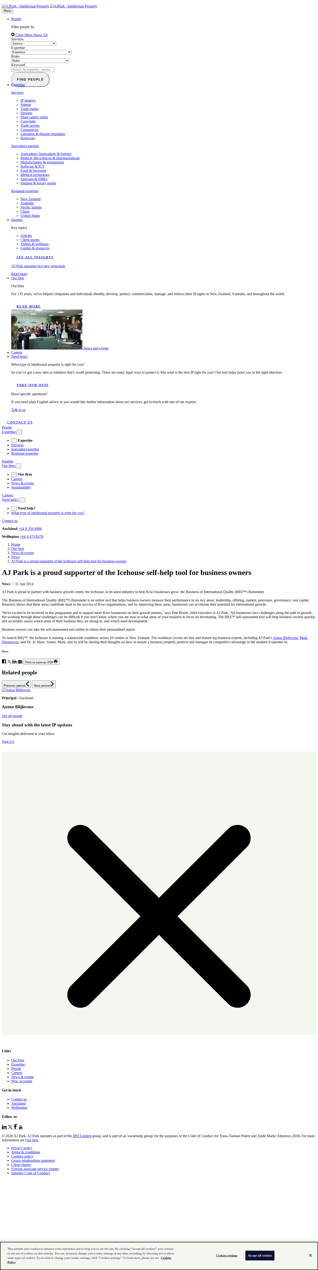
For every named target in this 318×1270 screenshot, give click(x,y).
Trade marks (29, 109)
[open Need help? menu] (14, 508)
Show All (40, 35)
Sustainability (21, 487)
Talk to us (18, 410)
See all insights (35, 257)
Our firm (17, 278)
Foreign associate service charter (35, 1169)
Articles (26, 236)
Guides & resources (34, 248)
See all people (12, 716)
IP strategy (28, 100)
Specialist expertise (25, 146)
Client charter (21, 1165)
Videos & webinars (34, 244)
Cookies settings (226, 1255)
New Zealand (30, 199)
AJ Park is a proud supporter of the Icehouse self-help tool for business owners (68, 561)
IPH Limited (82, 1136)
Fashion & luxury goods (38, 183)
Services (17, 39)
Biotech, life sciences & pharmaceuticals (50, 158)
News (15, 557)
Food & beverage (33, 171)
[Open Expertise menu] (19, 432)
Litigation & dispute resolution (42, 134)
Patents (25, 105)
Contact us (20, 422)
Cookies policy (22, 1156)
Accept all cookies (260, 1255)
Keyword (18, 65)
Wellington (19, 1108)
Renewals (27, 138)
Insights (17, 220)
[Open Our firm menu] (18, 466)
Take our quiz (33, 385)
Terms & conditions (25, 1152)
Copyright (27, 121)
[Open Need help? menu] (22, 499)
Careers (16, 352)
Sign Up (8, 742)
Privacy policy (21, 1148)
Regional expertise (24, 191)
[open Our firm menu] (14, 474)
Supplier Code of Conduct (30, 1173)
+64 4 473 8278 (31, 537)
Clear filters (24, 35)
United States (30, 216)
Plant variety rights (34, 117)
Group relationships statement (33, 1160)
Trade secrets (30, 125)
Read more (29, 306)
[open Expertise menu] (14, 440)
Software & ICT (32, 166)
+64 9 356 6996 (30, 529)
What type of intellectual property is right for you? (48, 513)
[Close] (310, 1255)
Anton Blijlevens (285, 638)
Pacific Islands (31, 207)
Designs (26, 113)
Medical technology (35, 175)
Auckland (18, 1103)
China (24, 211)
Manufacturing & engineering (42, 162)
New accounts (21, 1081)
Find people (30, 79)
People (16, 19)
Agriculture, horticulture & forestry (46, 154)
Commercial (29, 130)
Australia (27, 203)
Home (15, 544)
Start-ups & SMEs (33, 179)
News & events (22, 483)
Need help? (19, 357)
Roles (15, 56)
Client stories (30, 240)
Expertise (18, 48)
